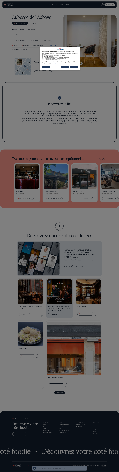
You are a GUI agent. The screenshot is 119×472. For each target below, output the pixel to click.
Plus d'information (56, 63)
